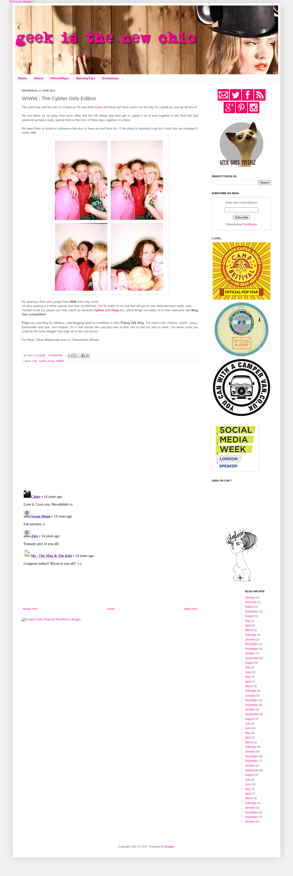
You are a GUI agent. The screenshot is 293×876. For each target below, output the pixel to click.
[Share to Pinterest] (87, 355)
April (248, 625)
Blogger (169, 846)
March (249, 630)
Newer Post (30, 609)
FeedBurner (249, 224)
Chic (34, 361)
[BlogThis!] (74, 355)
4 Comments (55, 355)
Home (22, 78)
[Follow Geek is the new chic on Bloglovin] (241, 581)
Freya (51, 361)
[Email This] (70, 355)
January (250, 597)
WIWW (60, 361)
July (247, 667)
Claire (98, 107)
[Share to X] (78, 355)
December (251, 644)
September (252, 658)
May (247, 621)
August (249, 606)
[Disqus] (110, 427)
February (250, 602)
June (248, 672)
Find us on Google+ (21, 1)
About (38, 78)
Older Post (190, 609)
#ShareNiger (59, 78)
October (250, 653)
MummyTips (85, 78)
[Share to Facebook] (83, 355)
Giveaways (110, 78)
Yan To (102, 306)
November (251, 611)
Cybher (43, 361)
